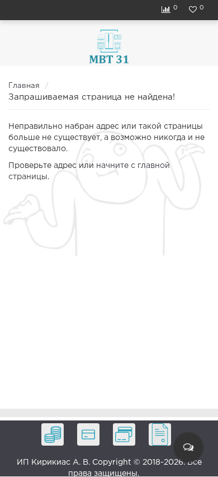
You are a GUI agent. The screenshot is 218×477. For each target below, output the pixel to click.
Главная (24, 86)
